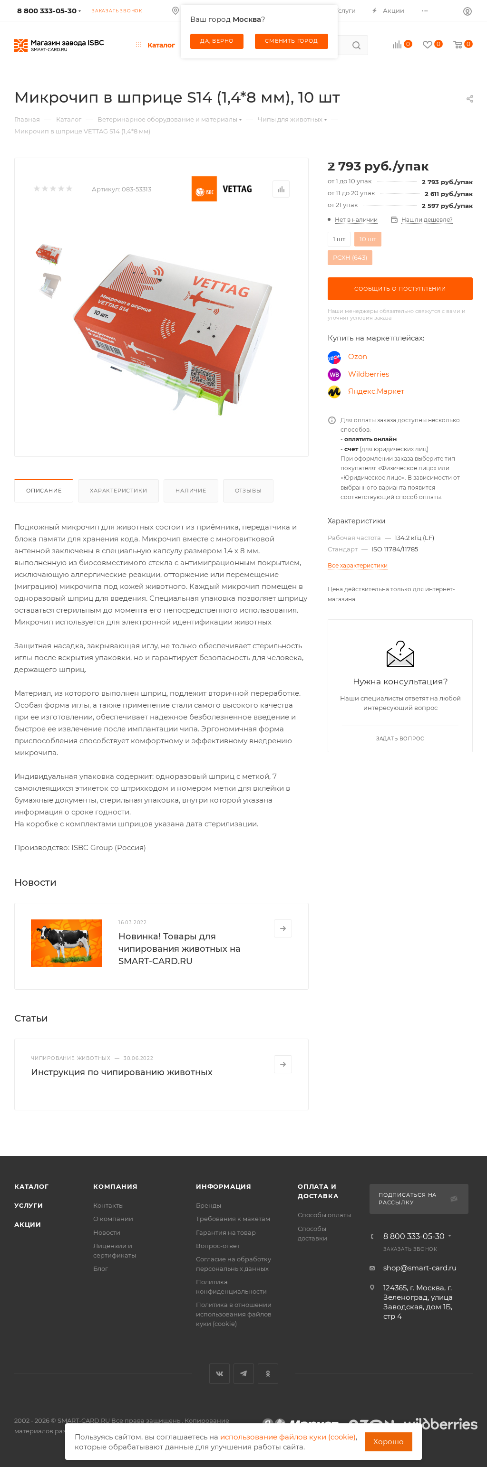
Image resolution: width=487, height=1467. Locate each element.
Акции (27, 1224)
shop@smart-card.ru (420, 1267)
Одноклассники (268, 1373)
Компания (115, 1186)
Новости (106, 1232)
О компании (113, 1218)
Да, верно (217, 41)
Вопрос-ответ (218, 1245)
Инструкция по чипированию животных (122, 1072)
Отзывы (248, 490)
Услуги (28, 1205)
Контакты (108, 1205)
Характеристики (118, 490)
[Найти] (356, 45)
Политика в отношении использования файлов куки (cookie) (234, 1314)
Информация (224, 1186)
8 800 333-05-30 (414, 1236)
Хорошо (388, 1441)
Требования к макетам (233, 1218)
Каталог (31, 1186)
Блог (100, 1268)
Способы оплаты (324, 1215)
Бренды (208, 1205)
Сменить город (291, 41)
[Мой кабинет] (467, 11)
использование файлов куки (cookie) (288, 1436)
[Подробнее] (283, 928)
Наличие (190, 490)
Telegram (244, 1373)
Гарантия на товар (226, 1232)
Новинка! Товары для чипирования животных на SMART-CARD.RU (179, 948)
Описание (43, 490)
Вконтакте (219, 1373)
